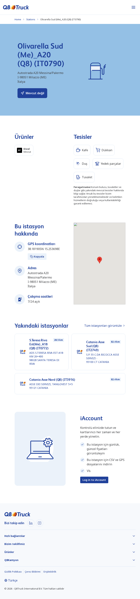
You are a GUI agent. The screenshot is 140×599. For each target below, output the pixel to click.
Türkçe (13, 580)
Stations (30, 19)
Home (18, 19)
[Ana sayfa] (16, 7)
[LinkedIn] (30, 523)
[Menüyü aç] (133, 7)
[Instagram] (39, 523)
